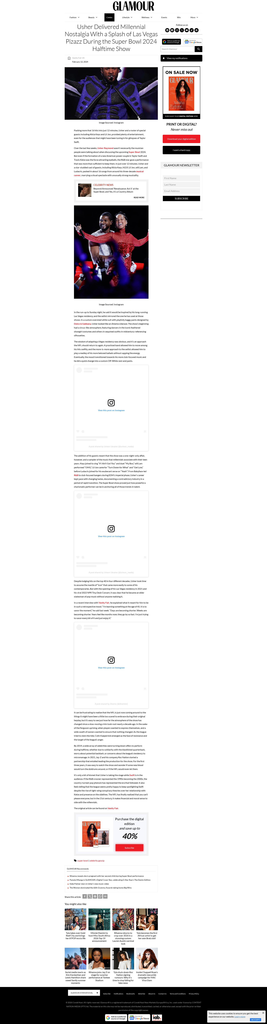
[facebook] (84, 897)
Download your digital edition (181, 139)
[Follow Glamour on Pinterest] (196, 30)
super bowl (82, 860)
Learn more (239, 1016)
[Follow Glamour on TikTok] (192, 30)
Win (179, 17)
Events (164, 17)
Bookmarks (130, 994)
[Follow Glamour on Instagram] (177, 30)
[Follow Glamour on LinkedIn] (167, 30)
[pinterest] (95, 897)
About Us (151, 994)
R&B (76, 475)
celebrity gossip (97, 860)
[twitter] (90, 897)
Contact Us (162, 994)
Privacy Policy (194, 994)
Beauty (91, 17)
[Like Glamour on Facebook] (172, 30)
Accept (255, 1019)
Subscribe (129, 847)
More (193, 17)
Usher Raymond (105, 148)
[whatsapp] (100, 897)
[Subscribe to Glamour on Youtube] (187, 30)
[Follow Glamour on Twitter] (182, 30)
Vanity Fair (104, 602)
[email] (105, 897)
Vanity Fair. (113, 808)
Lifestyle (125, 17)
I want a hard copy (181, 150)
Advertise (141, 994)
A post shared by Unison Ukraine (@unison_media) (111, 446)
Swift (132, 775)
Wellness (145, 17)
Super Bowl (134, 152)
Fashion (73, 17)
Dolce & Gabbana (82, 323)
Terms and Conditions (178, 994)
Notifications (118, 994)
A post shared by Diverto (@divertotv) (111, 704)
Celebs (109, 17)
